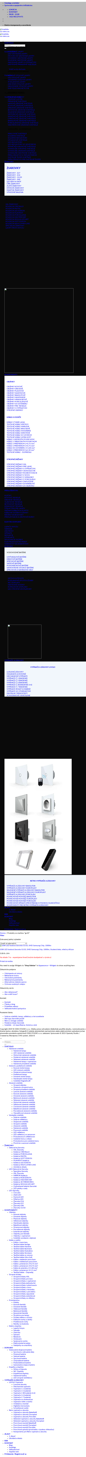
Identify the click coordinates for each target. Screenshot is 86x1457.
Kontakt (7, 1002)
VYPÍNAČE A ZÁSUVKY (14, 660)
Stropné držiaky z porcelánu (24, 1292)
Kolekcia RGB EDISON (22, 1178)
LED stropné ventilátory (22, 1378)
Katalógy (12, 921)
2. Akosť (12, 910)
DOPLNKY (8, 546)
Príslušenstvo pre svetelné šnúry (26, 1141)
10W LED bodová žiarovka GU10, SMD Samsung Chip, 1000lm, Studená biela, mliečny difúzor (37, 949)
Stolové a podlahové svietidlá (20, 1066)
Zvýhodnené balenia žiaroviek (25, 1186)
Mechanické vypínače (21, 1387)
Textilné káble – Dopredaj (23, 1272)
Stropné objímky (19, 1085)
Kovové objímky (19, 1214)
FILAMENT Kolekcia (21, 1160)
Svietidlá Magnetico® (21, 1081)
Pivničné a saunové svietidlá (24, 1143)
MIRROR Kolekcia (20, 1175)
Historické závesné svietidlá (24, 1102)
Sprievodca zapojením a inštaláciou (18, 5)
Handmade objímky (21, 1223)
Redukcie (16, 1337)
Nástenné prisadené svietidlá (24, 1064)
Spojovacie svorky (20, 1341)
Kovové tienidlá (19, 1304)
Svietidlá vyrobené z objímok (24, 1238)
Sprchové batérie (20, 1358)
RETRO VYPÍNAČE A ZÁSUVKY (42, 881)
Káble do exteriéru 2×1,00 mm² (25, 1268)
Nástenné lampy (19, 1051)
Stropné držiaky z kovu (22, 1287)
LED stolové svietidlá (21, 1070)
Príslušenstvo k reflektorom (24, 1137)
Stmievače (17, 1339)
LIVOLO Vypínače (16, 1382)
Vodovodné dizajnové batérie (20, 1350)
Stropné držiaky (15, 1274)
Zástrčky (16, 1332)
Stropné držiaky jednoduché (24, 1283)
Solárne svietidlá (19, 1117)
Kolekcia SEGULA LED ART (24, 1184)
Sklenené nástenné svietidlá (24, 1059)
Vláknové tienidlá (20, 1309)
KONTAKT (8, 916)
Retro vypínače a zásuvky (19, 1410)
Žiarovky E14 (18, 1201)
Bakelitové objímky (20, 1225)
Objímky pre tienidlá (21, 1234)
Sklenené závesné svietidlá (23, 1100)
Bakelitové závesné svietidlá (24, 1109)
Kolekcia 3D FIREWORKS (23, 1182)
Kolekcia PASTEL (20, 1156)
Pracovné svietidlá (20, 1130)
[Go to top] (1, 1038)
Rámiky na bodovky (21, 1324)
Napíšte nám (14, 925)
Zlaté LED (17, 1195)
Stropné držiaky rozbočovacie (25, 1285)
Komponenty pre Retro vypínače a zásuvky (30, 1432)
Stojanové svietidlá (20, 1122)
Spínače (16, 1335)
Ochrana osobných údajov (14, 984)
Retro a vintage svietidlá (13, 1021)
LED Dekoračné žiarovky (18, 1169)
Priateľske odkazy (11, 1006)
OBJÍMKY (11, 382)
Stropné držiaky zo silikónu (23, 1298)
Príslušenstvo (14, 1300)
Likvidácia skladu (15, 912)
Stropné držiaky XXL (21, 1277)
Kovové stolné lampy (21, 1068)
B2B (6, 914)
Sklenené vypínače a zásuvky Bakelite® (28, 1419)
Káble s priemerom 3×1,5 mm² (25, 1270)
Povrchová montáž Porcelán (24, 1427)
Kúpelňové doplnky (21, 1373)
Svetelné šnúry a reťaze (22, 1139)
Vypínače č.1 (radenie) (22, 1389)
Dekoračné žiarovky (16, 1148)
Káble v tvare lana (20, 1242)
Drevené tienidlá (19, 1307)
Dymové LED (18, 1197)
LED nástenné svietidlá (22, 1053)
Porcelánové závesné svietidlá (25, 1111)
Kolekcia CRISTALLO (21, 1152)
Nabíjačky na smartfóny (22, 1345)
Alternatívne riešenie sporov (15, 982)
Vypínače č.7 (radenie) (22, 1397)
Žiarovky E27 (18, 1203)
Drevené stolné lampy (21, 1076)
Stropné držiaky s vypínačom (24, 1281)
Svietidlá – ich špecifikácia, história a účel (20, 1025)
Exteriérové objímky (21, 1232)
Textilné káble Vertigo (21, 1244)
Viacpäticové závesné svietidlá (25, 1113)
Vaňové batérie (19, 1356)
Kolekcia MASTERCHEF (22, 1180)
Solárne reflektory (20, 1119)
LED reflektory (19, 1132)
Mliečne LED (18, 1199)
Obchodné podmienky (13, 978)
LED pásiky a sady (20, 1188)
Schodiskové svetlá (20, 1408)
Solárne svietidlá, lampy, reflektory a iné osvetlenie (24, 1016)
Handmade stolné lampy (22, 1079)
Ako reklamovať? (11, 992)
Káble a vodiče (14, 1240)
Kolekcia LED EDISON (22, 1163)
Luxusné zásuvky (20, 1384)
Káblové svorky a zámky (22, 1320)
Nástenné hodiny (20, 1376)
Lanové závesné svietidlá (23, 1092)
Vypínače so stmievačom (23, 1399)
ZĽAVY (7, 907)
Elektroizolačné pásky (21, 1343)
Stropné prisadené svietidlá (24, 1089)
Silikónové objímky (20, 1221)
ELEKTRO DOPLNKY (12, 522)
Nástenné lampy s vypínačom (24, 1061)
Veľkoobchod (14, 923)
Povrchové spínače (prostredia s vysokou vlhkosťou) (33, 1429)
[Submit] (5, 48)
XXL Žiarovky (18, 1150)
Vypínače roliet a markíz (22, 1402)
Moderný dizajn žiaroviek (14, 1023)
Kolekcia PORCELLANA (22, 1154)
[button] (2, 935)
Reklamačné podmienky (13, 980)
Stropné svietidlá (20, 1124)
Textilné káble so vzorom (23, 1255)
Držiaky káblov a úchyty (22, 1317)
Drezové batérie (19, 1354)
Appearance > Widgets (47, 965)
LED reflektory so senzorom (24, 1134)
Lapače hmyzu (19, 1328)
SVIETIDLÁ (8, 43)
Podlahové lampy (20, 1074)
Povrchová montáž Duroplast (24, 1425)
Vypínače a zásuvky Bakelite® (25, 1412)
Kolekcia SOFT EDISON (22, 1158)
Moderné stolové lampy (22, 1072)
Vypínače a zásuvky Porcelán (24, 1417)
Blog (10, 919)
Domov (3, 933)
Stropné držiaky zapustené (23, 1294)
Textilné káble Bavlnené (22, 1249)
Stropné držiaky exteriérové (24, 1296)
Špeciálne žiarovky (20, 1171)
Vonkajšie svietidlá (16, 1115)
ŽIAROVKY (9, 162)
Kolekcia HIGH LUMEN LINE (24, 1165)
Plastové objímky (20, 1219)
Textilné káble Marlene (22, 1247)
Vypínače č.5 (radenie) (22, 1391)
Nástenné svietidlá (16, 1049)
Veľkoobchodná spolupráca (15, 1008)
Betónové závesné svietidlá (23, 1098)
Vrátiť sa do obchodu (17, 69)
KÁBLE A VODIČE (14, 417)
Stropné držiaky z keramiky (23, 1289)
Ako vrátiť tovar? (11, 994)
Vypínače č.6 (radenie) (22, 1395)
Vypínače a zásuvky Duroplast (25, 1414)
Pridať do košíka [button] (6, 961)
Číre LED (16, 1193)
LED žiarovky (14, 1190)
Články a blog (9, 1004)
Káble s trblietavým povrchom (25, 1262)
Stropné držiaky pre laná (22, 1279)
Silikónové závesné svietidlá (24, 1104)
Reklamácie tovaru (11, 975)
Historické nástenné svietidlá (24, 1055)
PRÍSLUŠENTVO (11, 490)
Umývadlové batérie (21, 1361)
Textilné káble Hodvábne (23, 1251)
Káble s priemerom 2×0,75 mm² (25, 1264)
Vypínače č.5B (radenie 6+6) (24, 1393)
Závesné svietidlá (15, 1083)
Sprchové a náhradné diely (23, 1352)
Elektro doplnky (15, 1326)
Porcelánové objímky (21, 1229)
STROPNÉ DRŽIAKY (15, 459)
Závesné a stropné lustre (23, 1087)
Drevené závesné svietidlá (23, 1096)
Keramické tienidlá (20, 1313)
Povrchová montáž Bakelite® (24, 1423)
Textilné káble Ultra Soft (22, 1257)
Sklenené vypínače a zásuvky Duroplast (28, 1421)
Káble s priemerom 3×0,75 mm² (25, 1266)
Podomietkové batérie (22, 1363)
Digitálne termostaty (21, 1406)
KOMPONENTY (10, 374)
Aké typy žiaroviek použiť (14, 1019)
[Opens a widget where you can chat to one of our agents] (77, 1453)
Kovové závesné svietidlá (23, 1094)
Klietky (16, 1302)
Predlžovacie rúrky (20, 1322)
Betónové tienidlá (20, 1311)
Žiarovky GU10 (19, 1208)
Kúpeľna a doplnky (16, 1367)
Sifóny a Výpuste (20, 1369)
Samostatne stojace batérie (24, 1365)
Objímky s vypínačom (21, 1236)
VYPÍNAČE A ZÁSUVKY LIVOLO (42, 667)
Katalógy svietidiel (11, 3)
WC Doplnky (18, 1371)
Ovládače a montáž (20, 1404)
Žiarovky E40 (18, 1206)
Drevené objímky (20, 1216)
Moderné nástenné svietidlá (24, 1057)
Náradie (16, 1330)
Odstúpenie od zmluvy (13, 973)
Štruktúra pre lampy (21, 1315)
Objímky (12, 1212)
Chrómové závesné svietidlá (24, 1107)
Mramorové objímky (21, 1227)
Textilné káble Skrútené (22, 1253)
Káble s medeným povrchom (24, 1259)
